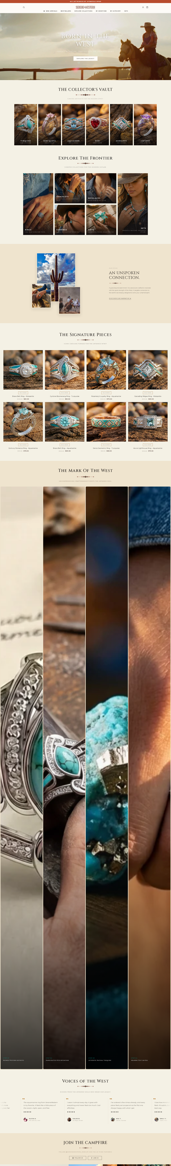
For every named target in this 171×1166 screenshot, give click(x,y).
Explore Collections (83, 11)
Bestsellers (66, 11)
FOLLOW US (79, 1158)
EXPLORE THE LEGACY (85, 58)
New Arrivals (51, 11)
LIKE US (96, 1158)
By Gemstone (101, 11)
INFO (126, 11)
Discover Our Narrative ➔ (120, 298)
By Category (115, 11)
